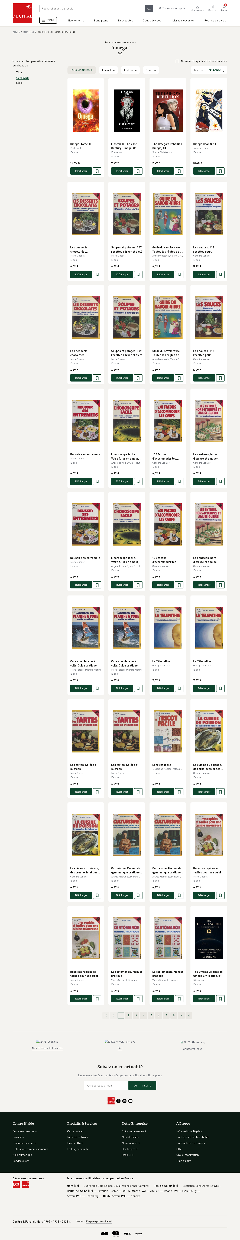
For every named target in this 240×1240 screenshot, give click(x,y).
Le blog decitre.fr (77, 1149)
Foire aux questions (25, 1131)
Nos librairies (130, 1137)
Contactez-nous (192, 1048)
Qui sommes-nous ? (134, 1131)
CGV (178, 1149)
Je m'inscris (142, 1085)
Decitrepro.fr (130, 1149)
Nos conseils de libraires (47, 1048)
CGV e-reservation (187, 1154)
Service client (21, 1160)
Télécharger (81, 170)
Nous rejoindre (131, 1143)
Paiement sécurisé (24, 1143)
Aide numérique (22, 1154)
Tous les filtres (80, 70)
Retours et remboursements (30, 1149)
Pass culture (75, 1143)
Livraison (18, 1137)
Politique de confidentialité (192, 1137)
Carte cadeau (75, 1131)
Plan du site (183, 1160)
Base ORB (128, 1154)
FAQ (120, 1048)
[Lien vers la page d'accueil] (22, 13)
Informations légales (189, 1131)
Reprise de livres (77, 1137)
